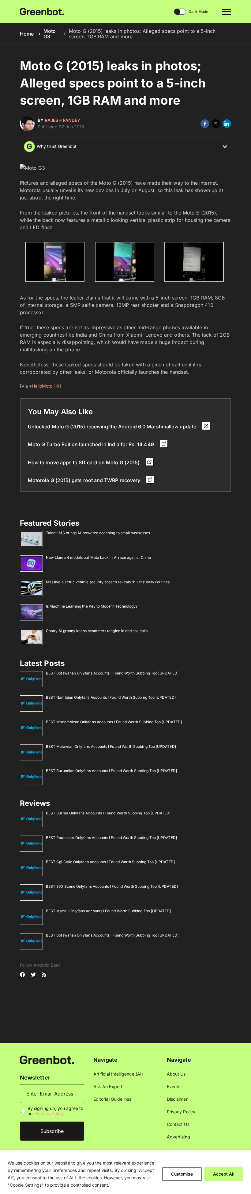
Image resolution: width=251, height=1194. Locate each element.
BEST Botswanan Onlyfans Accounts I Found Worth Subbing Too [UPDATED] (112, 673)
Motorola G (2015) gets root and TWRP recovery (84, 480)
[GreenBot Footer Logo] (47, 1059)
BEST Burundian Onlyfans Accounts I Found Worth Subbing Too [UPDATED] (111, 770)
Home (27, 34)
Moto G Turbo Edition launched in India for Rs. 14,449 (91, 444)
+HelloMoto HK (44, 385)
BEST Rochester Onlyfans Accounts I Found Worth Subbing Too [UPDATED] (111, 837)
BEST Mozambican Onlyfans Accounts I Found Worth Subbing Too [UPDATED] (114, 722)
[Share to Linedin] (227, 123)
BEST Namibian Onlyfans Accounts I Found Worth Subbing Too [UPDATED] (111, 697)
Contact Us (178, 1124)
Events (173, 1086)
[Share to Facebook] (204, 123)
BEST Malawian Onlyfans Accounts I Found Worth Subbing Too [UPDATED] (111, 746)
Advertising (178, 1136)
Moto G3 (49, 34)
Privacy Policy (49, 1113)
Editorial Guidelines (112, 1099)
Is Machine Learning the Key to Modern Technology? (91, 606)
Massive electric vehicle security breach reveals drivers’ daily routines (108, 582)
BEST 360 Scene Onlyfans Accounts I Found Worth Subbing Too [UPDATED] (112, 886)
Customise (182, 1174)
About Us (176, 1073)
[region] (125, 1172)
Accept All (223, 1174)
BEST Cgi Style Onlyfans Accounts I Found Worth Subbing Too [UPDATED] (110, 862)
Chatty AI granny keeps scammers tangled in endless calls (97, 630)
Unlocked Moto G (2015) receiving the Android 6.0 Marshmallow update (112, 426)
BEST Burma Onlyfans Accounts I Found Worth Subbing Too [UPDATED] (108, 813)
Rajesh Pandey (62, 120)
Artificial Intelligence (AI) (118, 1073)
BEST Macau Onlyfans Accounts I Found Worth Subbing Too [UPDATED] (108, 911)
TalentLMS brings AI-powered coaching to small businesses (98, 533)
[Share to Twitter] (216, 123)
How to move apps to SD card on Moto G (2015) (84, 462)
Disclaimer (177, 1099)
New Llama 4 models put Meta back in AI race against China (98, 557)
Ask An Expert (107, 1086)
